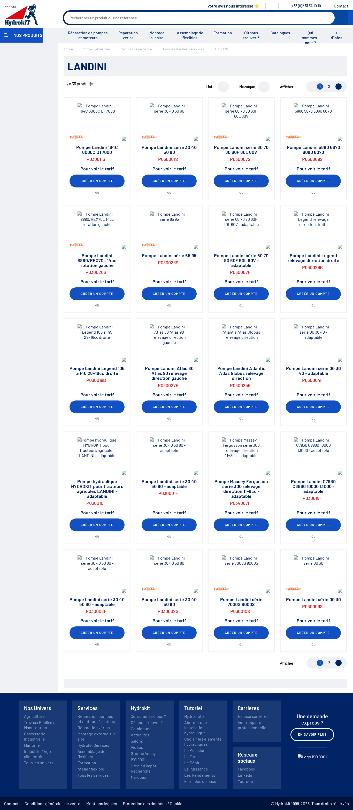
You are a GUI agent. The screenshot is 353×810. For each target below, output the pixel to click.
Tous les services (93, 775)
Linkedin (246, 775)
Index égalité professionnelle (252, 725)
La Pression (194, 750)
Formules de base (200, 781)
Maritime (32, 745)
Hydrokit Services (93, 745)
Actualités (140, 734)
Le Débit (191, 762)
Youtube (245, 781)
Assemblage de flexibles (190, 35)
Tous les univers (38, 762)
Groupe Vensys (144, 753)
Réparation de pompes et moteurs (88, 35)
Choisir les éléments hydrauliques (202, 741)
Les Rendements (199, 775)
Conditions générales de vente (52, 803)
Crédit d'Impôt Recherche (143, 768)
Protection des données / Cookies (154, 803)
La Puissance (196, 768)
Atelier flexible (91, 768)
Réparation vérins (128, 35)
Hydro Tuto (194, 716)
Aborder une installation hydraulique (195, 727)
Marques (138, 777)
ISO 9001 (138, 759)
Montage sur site (156, 35)
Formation (222, 32)
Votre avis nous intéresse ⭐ (233, 5)
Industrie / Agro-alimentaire (39, 754)
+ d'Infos (336, 35)
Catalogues (280, 32)
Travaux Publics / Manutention (39, 725)
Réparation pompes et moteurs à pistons (96, 719)
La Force (192, 756)
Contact (341, 5)
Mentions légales (101, 803)
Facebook (246, 768)
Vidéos (137, 747)
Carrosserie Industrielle (34, 736)
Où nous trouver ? (251, 35)
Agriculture (34, 716)
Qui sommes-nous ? (310, 37)
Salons (137, 740)
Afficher (287, 86)
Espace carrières (253, 716)
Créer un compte (97, 181)
